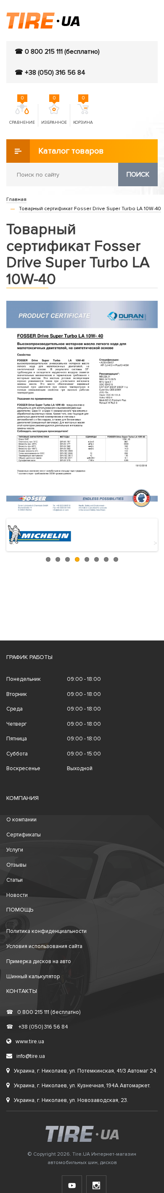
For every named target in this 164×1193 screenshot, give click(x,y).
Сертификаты (23, 834)
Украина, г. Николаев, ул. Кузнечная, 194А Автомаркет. (82, 1085)
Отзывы (16, 865)
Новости (17, 895)
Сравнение (22, 114)
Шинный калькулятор (33, 976)
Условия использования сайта (44, 946)
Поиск (138, 174)
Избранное (54, 114)
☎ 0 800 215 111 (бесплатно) (57, 51)
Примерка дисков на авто (38, 961)
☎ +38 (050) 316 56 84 (50, 72)
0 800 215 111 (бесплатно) (43, 1012)
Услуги (14, 850)
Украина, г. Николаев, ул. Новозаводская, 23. (71, 1100)
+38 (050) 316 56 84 (37, 1027)
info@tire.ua (30, 1056)
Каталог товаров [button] (71, 151)
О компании (21, 819)
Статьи (14, 880)
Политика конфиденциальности (46, 931)
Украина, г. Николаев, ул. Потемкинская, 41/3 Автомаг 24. (86, 1071)
